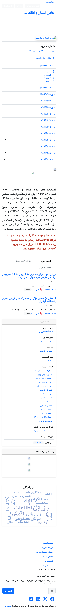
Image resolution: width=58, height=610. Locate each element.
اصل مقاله (32, 289)
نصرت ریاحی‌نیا (45, 351)
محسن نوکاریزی (45, 421)
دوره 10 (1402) (47, 94)
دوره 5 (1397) (48, 133)
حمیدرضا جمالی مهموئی (42, 431)
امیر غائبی (48, 401)
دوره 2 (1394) (48, 152)
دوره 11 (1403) (47, 87)
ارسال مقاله (48, 556)
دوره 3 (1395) (48, 146)
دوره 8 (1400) (48, 113)
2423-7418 (38, 442)
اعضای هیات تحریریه (44, 552)
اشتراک (8, 590)
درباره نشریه (47, 547)
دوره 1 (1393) (48, 159)
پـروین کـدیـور (46, 409)
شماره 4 (47, 72)
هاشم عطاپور (46, 398)
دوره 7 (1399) (48, 120)
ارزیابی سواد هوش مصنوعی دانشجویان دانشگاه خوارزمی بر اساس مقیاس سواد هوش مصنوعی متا (29, 275)
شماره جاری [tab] (46, 261)
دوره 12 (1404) (47, 65)
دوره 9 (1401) (48, 100)
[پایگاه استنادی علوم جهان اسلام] (29, 459)
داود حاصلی (47, 361)
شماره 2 (47, 78)
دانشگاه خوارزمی (49, 2)
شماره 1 (47, 81)
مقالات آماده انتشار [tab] (23, 261)
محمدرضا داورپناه (44, 386)
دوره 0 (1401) (48, 107)
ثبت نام (19, 5)
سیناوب (8, 606)
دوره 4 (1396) (48, 139)
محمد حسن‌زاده (45, 382)
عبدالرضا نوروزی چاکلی (42, 417)
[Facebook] (52, 600)
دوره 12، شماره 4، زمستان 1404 (41, 51)
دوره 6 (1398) (48, 126)
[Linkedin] (38, 600)
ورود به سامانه (32, 6)
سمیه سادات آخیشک (43, 370)
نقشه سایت (48, 565)
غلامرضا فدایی (46, 405)
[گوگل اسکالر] (29, 471)
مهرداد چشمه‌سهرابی (43, 378)
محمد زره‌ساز (46, 341)
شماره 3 (47, 75)
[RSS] (31, 600)
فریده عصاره (46, 394)
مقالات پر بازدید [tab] (44, 267)
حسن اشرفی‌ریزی (44, 374)
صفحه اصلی (48, 543)
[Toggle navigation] (53, 30)
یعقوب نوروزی (46, 413)
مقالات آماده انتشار (44, 58)
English (7, 6)
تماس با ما (49, 561)
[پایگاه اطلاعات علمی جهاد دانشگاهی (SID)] (29, 465)
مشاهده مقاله (50, 289)
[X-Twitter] (45, 600)
